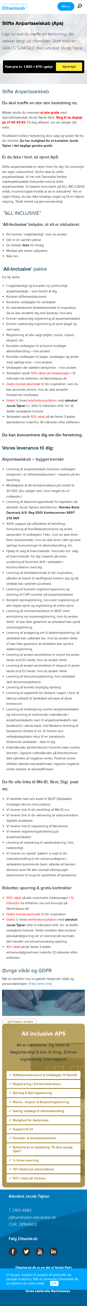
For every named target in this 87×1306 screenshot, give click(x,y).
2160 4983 (21, 1210)
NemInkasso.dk (55, 378)
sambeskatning (55, 842)
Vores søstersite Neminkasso (47, 1291)
